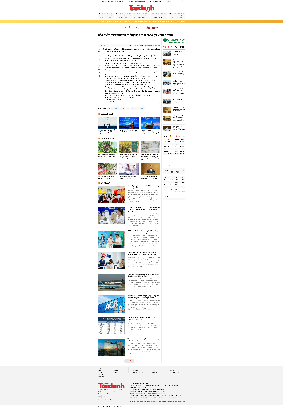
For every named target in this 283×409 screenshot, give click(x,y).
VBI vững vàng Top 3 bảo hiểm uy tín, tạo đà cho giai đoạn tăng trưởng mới (107, 131)
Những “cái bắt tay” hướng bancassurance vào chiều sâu (178, 101)
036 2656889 (174, 397)
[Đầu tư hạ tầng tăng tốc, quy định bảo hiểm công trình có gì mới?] (111, 194)
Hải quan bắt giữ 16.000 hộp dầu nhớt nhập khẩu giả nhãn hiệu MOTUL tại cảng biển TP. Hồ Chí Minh (179, 92)
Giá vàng (166, 136)
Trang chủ (100, 368)
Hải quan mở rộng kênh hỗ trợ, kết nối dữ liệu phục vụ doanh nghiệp (179, 73)
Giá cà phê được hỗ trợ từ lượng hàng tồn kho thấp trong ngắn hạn (107, 156)
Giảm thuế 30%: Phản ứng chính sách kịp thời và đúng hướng (179, 109)
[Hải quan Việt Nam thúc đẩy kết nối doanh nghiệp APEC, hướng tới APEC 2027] (167, 82)
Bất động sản (161, 21)
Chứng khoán (127, 21)
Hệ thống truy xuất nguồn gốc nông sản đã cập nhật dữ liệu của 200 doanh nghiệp (129, 156)
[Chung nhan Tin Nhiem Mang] (105, 399)
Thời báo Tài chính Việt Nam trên (137, 45)
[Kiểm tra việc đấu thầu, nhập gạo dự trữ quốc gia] (129, 169)
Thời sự (102, 21)
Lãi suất (166, 196)
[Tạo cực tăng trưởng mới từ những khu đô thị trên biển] (150, 169)
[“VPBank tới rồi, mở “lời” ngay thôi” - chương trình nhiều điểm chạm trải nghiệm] (111, 239)
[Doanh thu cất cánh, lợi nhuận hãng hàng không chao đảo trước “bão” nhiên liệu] (111, 282)
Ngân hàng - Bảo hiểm (137, 21)
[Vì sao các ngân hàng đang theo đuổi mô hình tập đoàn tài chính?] (111, 347)
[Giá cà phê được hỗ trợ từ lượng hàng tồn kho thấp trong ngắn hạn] (107, 147)
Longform (100, 374)
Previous (183, 136)
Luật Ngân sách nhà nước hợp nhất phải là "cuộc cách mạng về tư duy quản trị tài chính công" (178, 119)
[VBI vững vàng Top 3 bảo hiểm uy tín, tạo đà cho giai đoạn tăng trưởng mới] (107, 123)
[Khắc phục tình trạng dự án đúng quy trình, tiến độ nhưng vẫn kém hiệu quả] (167, 128)
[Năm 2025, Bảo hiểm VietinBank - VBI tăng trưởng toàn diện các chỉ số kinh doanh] (150, 123)
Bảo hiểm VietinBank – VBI (116, 109)
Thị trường (154, 21)
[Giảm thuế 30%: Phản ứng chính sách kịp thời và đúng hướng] (167, 110)
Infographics (101, 376)
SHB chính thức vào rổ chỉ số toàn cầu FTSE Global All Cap (178, 53)
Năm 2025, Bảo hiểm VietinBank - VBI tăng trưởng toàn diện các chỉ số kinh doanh (150, 131)
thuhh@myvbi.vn (115, 99)
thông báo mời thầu (137, 109)
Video (99, 370)
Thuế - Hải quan (119, 21)
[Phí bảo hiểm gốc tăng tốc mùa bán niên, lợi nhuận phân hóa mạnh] (111, 325)
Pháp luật (172, 21)
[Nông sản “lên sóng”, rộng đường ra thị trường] (107, 169)
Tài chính (107, 21)
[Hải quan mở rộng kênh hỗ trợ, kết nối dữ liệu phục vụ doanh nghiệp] (167, 74)
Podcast (100, 372)
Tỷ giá (165, 166)
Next (184, 136)
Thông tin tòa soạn (136, 397)
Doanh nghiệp (147, 21)
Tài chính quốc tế (180, 21)
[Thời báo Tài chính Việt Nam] (141, 8)
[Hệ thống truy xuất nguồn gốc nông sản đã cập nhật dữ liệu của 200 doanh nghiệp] (129, 147)
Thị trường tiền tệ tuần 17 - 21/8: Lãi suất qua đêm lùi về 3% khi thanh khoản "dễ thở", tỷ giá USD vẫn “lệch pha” (144, 209)
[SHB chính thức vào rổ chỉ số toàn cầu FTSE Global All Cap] (167, 53)
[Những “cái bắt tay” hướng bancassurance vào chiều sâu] (167, 101)
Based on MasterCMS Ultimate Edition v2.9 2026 (109, 406)
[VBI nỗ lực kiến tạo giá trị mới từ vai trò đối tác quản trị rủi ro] (129, 123)
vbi (128, 109)
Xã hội (167, 21)
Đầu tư (112, 21)
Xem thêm (129, 360)
